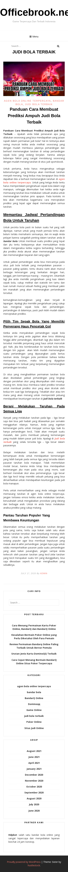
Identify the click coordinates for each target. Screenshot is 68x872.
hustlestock (34, 865)
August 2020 (34, 798)
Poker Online (34, 721)
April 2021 (34, 762)
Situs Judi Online (34, 728)
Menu (35, 36)
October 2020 (34, 786)
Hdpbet (12, 834)
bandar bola (34, 692)
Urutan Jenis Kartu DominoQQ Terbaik (34, 653)
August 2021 (34, 751)
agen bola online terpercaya (27, 101)
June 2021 (34, 756)
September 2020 (34, 792)
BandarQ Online (34, 698)
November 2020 (34, 780)
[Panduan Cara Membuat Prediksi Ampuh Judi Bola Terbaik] (34, 95)
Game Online (34, 710)
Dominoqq (34, 704)
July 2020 (34, 804)
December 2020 (34, 774)
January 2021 (34, 768)
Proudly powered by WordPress (24, 861)
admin (43, 573)
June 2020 (34, 810)
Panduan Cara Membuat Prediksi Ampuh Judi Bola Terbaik (34, 116)
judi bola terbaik (39, 104)
